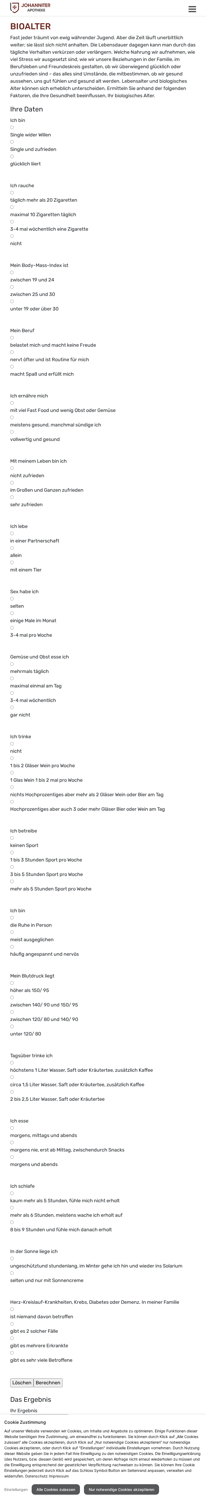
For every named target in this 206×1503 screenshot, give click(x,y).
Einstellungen (16, 1489)
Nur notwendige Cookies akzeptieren (121, 1489)
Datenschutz (36, 1476)
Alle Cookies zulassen (55, 1489)
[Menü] (192, 9)
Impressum (59, 1476)
